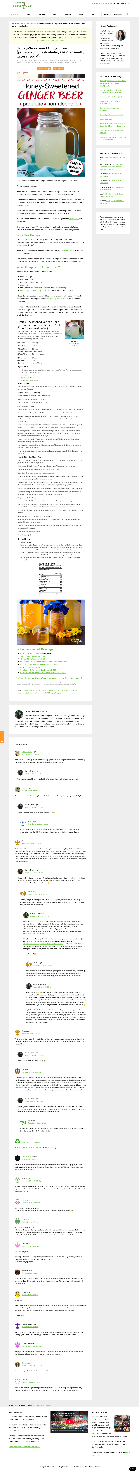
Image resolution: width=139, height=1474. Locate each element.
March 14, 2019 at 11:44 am (31, 1142)
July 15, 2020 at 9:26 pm (30, 1273)
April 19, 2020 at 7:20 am (30, 1246)
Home (23, 23)
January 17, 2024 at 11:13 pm (32, 1365)
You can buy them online (56, 298)
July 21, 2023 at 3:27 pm (30, 1295)
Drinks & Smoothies (49, 690)
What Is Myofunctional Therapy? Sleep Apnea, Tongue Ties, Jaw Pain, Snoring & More (113, 83)
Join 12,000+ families (101, 3)
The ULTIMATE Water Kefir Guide (33, 659)
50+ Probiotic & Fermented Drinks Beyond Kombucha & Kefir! (43, 661)
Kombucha (74, 218)
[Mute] (83, 1431)
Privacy (91, 1467)
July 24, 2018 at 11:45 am (33, 773)
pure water (24, 375)
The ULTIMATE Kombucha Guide (32, 656)
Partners (97, 1467)
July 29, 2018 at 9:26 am (30, 790)
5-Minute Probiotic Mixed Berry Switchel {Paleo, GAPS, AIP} (43, 672)
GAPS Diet (67, 250)
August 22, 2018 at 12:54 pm (42, 987)
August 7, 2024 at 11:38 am (31, 1382)
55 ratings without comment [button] (43, 1405)
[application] (69, 1422)
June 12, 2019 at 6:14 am (30, 1159)
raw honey (29, 380)
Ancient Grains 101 (106, 119)
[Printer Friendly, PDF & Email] (22, 73)
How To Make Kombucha (29, 653)
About (81, 1467)
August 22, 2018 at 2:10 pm (34, 1055)
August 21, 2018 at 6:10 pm (42, 965)
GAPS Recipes (50, 693)
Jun (18, 221)
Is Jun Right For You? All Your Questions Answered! (39, 664)
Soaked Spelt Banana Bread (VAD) (111, 115)
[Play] (53, 1431)
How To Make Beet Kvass (30, 667)
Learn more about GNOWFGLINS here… (24, 1446)
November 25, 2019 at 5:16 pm (32, 1181)
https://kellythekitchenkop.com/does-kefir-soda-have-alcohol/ (43, 944)
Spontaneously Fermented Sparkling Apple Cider (38, 670)
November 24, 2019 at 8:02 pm (38, 824)
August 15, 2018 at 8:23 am (34, 872)
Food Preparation (33, 23)
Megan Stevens (27, 752)
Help (86, 1467)
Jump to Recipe (44, 68)
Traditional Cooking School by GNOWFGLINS (23, 5)
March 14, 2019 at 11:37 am (37, 1123)
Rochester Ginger (28, 1157)
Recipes (58, 693)
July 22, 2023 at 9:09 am (30, 1327)
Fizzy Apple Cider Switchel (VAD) (111, 97)
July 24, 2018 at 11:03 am (30, 754)
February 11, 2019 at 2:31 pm (34, 1101)
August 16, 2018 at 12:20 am (37, 894)
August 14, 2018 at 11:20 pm (31, 843)
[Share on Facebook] (2, 733)
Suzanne (25, 1363)
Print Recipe (58, 68)
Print (75, 346)
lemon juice (30, 377)
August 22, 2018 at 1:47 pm (31, 1033)
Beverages (38, 690)
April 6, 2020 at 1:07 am (30, 1222)
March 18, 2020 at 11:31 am (31, 1203)
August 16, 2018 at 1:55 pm (39, 916)
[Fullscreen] (86, 1431)
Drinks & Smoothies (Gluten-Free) (67, 690)
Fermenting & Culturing (24, 693)
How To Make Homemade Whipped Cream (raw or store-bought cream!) (112, 166)
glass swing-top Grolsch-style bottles (34, 290)
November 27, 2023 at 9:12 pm (32, 1346)
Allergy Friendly (29, 690)
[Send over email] (2, 741)
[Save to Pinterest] (2, 737)
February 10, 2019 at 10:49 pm (32, 1072)
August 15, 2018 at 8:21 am (34, 807)
